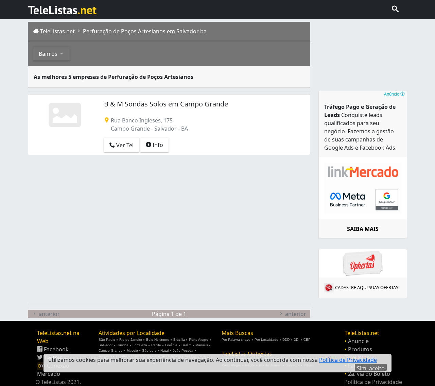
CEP (307, 339)
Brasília (179, 339)
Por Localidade (266, 339)
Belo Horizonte (157, 339)
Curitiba (122, 345)
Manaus (201, 345)
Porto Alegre (198, 339)
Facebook (55, 349)
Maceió (132, 350)
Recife (156, 345)
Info (157, 145)
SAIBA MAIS (363, 229)
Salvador (105, 345)
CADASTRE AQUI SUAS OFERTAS (366, 287)
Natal (164, 350)
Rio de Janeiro (130, 339)
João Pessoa (183, 350)
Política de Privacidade (373, 382)
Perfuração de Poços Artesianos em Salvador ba (144, 31)
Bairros (49, 53)
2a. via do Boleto (369, 373)
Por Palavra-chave (236, 339)
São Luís (149, 350)
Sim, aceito (371, 368)
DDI (296, 339)
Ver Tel (124, 145)
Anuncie (358, 341)
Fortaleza (140, 345)
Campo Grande (111, 350)
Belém (186, 345)
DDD (286, 339)
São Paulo (107, 339)
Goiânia (171, 345)
